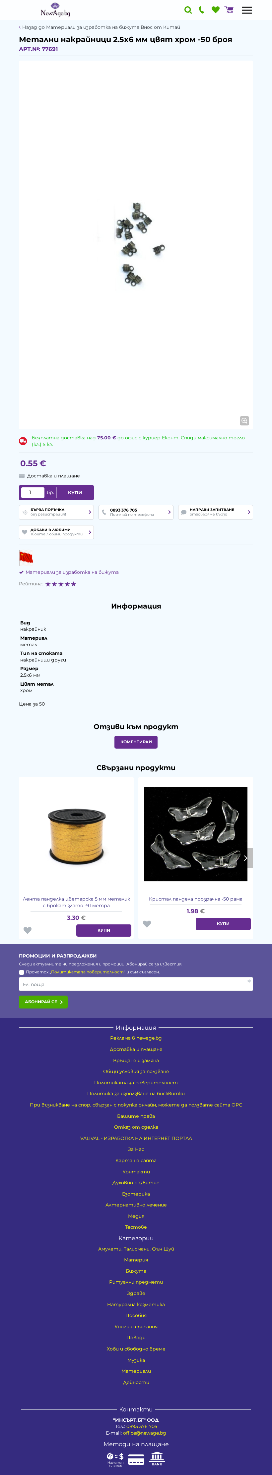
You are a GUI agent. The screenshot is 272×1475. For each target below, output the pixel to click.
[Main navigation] (247, 10)
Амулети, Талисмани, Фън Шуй (136, 1249)
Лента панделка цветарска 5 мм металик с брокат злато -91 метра (76, 902)
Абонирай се (41, 1001)
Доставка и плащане (136, 1049)
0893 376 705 (141, 1426)
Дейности (136, 1382)
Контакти (136, 1172)
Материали (136, 1371)
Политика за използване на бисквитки (136, 1094)
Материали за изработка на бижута (72, 572)
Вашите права (136, 1116)
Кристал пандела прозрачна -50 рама (195, 899)
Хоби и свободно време (136, 1349)
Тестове (136, 1227)
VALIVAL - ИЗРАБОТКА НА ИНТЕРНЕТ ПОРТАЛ (136, 1138)
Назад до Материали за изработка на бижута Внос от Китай (101, 27)
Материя (136, 1260)
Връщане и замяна (136, 1060)
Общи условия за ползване (136, 1071)
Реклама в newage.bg (136, 1038)
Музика (136, 1360)
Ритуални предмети (136, 1282)
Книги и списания (136, 1327)
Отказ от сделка (136, 1127)
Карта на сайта (136, 1160)
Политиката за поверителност (87, 971)
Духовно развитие (136, 1183)
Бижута (136, 1271)
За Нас (136, 1149)
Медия (136, 1216)
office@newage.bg (144, 1433)
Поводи (136, 1338)
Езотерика (136, 1194)
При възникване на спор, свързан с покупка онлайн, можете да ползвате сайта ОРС (136, 1105)
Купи (75, 493)
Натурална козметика (136, 1304)
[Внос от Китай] (26, 558)
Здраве (136, 1293)
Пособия (136, 1315)
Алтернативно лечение (136, 1205)
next (245, 858)
